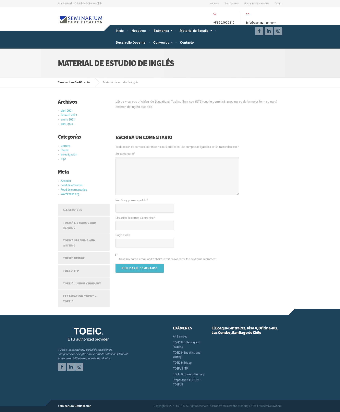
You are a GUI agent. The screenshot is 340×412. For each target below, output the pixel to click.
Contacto (187, 42)
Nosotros (139, 31)
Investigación (69, 154)
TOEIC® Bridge (74, 258)
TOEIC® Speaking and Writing (79, 242)
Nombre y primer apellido (131, 200)
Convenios (161, 42)
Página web (122, 235)
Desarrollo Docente (130, 42)
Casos (64, 150)
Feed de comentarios (74, 189)
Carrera (65, 145)
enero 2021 (68, 119)
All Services (72, 210)
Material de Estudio (194, 31)
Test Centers (232, 3)
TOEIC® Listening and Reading (79, 225)
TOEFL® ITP (71, 271)
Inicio (120, 31)
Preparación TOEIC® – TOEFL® (80, 298)
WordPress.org (70, 194)
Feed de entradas (71, 185)
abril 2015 (67, 123)
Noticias (214, 3)
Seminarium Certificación (74, 405)
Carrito (278, 3)
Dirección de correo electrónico (135, 217)
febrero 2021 (69, 115)
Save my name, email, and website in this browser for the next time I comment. (168, 259)
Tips (63, 159)
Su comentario (125, 153)
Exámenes (161, 31)
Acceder (66, 180)
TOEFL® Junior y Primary (82, 283)
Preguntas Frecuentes (256, 3)
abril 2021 (67, 110)
